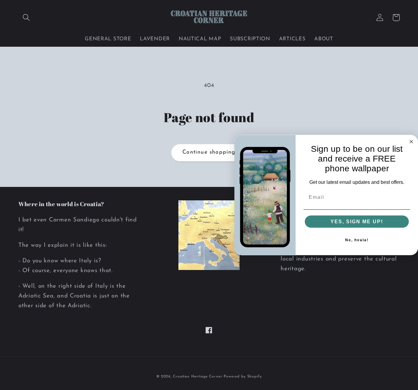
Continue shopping (208, 152)
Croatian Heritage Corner (198, 376)
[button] (26, 17)
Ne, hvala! (357, 240)
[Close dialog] (411, 141)
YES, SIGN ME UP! (356, 221)
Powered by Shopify (243, 376)
